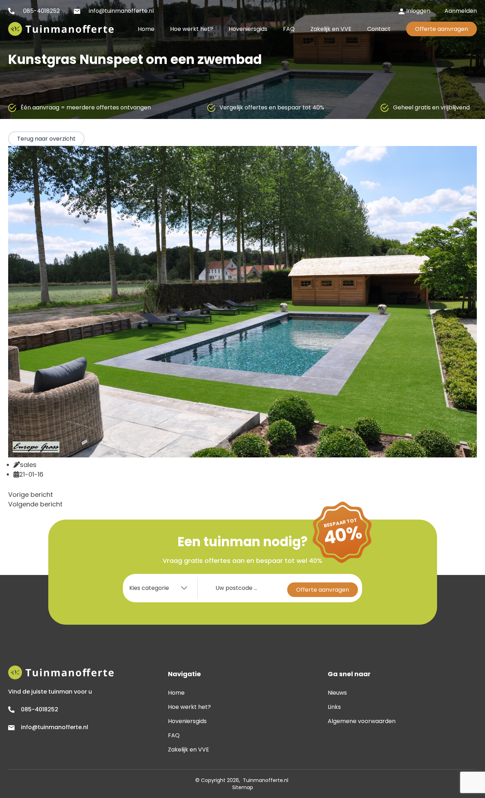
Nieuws (337, 693)
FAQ (174, 735)
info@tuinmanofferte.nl (120, 11)
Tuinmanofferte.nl (265, 780)
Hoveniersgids (187, 721)
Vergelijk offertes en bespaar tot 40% (271, 107)
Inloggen (418, 11)
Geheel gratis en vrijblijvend (431, 107)
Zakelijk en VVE (188, 749)
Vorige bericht (30, 494)
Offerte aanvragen (441, 29)
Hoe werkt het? (189, 707)
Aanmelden (461, 11)
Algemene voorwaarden (362, 721)
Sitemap (242, 787)
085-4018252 (41, 11)
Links (334, 707)
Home (176, 693)
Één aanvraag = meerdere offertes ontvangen (86, 107)
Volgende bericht (35, 504)
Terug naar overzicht (46, 139)
